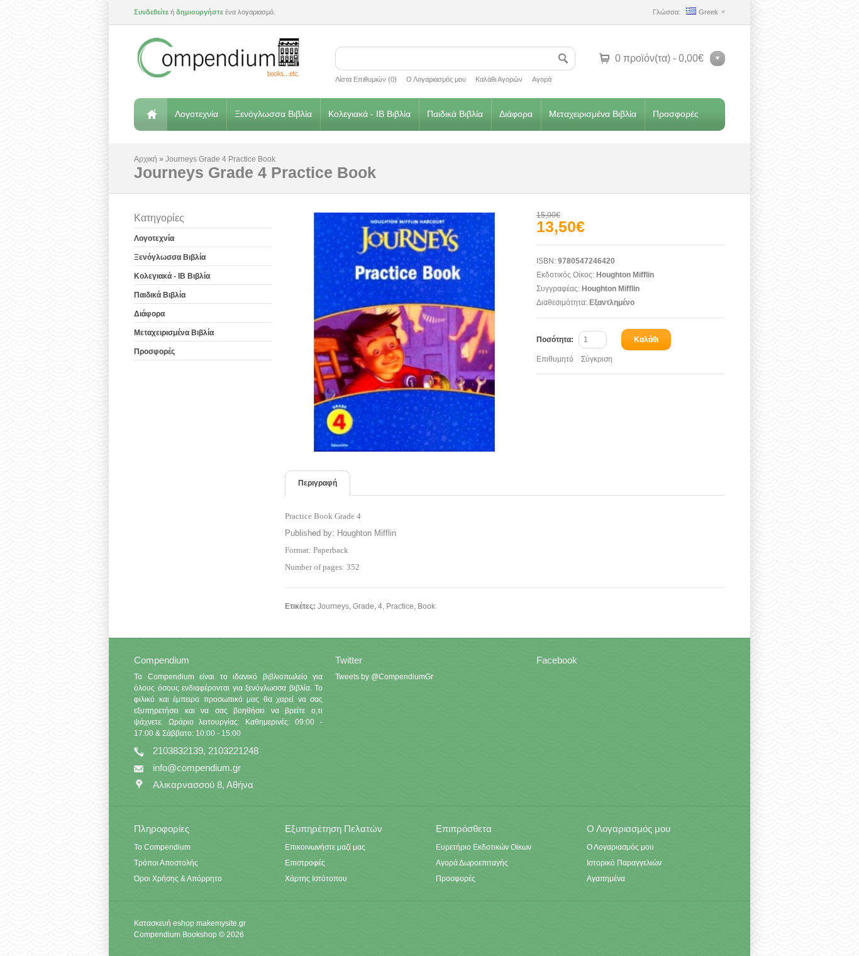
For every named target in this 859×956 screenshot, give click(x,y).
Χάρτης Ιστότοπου (316, 878)
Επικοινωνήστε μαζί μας (325, 847)
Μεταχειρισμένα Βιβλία (592, 114)
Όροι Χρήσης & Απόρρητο (178, 878)
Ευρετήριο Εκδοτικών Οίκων (483, 847)
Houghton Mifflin (625, 274)
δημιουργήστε (199, 12)
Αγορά (541, 79)
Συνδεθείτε (151, 12)
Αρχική (150, 114)
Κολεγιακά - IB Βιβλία (369, 114)
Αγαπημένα (606, 878)
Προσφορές (676, 114)
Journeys (333, 606)
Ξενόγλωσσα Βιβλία (273, 114)
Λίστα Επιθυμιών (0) (366, 79)
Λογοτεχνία (196, 114)
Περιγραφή (317, 483)
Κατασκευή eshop (164, 923)
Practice (400, 606)
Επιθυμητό (555, 359)
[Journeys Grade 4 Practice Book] (410, 332)
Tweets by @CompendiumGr (384, 676)
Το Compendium (162, 847)
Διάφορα (516, 114)
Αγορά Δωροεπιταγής (472, 863)
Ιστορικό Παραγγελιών (624, 863)
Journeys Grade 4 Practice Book (220, 159)
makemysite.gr (221, 923)
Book (426, 606)
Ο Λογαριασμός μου (436, 79)
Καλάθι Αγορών (499, 79)
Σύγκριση (596, 359)
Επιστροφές (305, 863)
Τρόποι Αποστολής (166, 863)
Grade (363, 606)
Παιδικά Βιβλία (455, 114)
